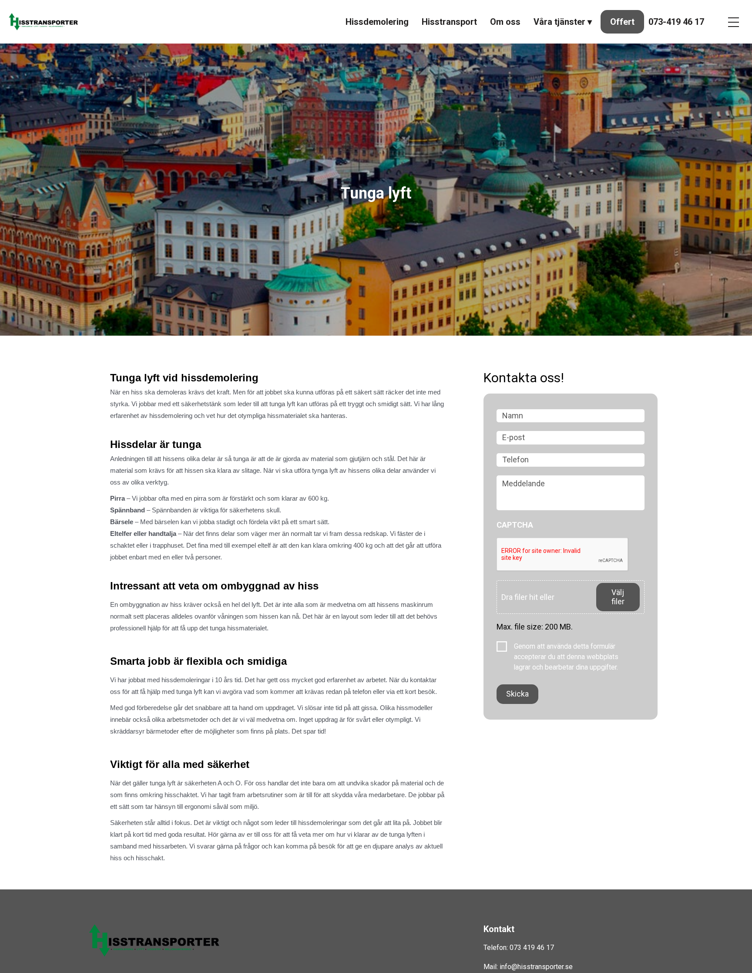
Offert (622, 22)
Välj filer (617, 597)
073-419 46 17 (676, 22)
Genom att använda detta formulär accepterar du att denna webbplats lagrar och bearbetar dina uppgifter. (566, 656)
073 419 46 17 (532, 947)
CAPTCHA (515, 524)
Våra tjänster (559, 22)
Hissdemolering (377, 22)
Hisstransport (449, 22)
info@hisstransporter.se (536, 967)
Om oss (505, 22)
